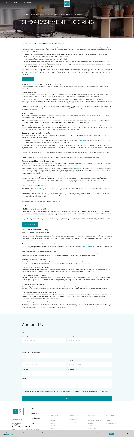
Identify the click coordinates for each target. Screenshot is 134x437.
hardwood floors (82, 140)
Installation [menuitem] (90, 425)
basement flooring (61, 115)
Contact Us (28, 79)
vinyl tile (60, 135)
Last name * (71, 336)
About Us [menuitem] (108, 413)
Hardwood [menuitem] (54, 418)
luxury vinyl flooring (46, 145)
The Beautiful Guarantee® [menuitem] (94, 420)
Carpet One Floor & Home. (22, 429)
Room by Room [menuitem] (110, 415)
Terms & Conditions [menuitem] (111, 423)
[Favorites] (125, 6)
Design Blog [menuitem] (73, 422)
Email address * (71, 360)
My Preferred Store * (73, 369)
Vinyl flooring (93, 99)
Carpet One (25, 14)
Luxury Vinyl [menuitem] (54, 415)
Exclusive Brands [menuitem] (92, 428)
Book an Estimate (30, 224)
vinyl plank (52, 135)
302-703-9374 (27, 2)
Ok (111, 433)
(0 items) (127, 6)
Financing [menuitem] (53, 428)
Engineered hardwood (89, 246)
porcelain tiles (43, 213)
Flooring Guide (33, 14)
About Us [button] (27, 6)
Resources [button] (18, 6)
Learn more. (9, 434)
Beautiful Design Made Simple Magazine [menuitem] (75, 418)
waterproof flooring (38, 235)
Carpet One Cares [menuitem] (110, 418)
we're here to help (80, 71)
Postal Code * (25, 369)
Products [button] (9, 6)
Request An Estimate (113, 6)
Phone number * (26, 360)
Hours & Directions (98, 6)
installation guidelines (72, 271)
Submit (67, 398)
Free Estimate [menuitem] (54, 425)
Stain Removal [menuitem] (91, 413)
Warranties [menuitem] (90, 423)
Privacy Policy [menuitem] (109, 425)
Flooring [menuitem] (53, 413)
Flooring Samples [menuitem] (74, 415)
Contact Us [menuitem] (108, 420)
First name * (25, 336)
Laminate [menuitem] (53, 423)
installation (78, 168)
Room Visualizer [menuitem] (74, 413)
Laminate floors (26, 99)
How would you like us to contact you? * (31, 352)
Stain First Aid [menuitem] (91, 415)
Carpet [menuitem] (53, 420)
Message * (24, 378)
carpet (40, 188)
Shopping (42, 14)
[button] (122, 6)
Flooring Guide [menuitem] (91, 418)
